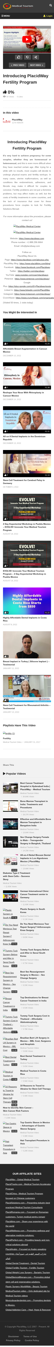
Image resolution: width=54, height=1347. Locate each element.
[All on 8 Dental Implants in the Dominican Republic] (27, 419)
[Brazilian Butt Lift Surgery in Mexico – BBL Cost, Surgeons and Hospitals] (10, 1044)
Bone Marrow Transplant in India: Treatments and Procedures (34, 804)
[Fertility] (9, 733)
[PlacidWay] (6, 121)
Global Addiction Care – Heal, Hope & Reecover (28, 1310)
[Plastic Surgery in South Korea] (10, 914)
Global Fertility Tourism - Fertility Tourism (25, 1268)
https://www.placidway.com (31, 238)
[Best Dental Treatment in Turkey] (10, 1061)
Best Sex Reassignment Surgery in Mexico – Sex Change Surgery (32, 974)
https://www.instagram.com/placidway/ (32, 294)
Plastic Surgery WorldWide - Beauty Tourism (26, 1286)
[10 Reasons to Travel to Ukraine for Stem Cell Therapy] (10, 1094)
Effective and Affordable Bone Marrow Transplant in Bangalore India (35, 822)
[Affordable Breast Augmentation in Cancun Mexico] (27, 332)
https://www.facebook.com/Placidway (32, 267)
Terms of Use (30, 1336)
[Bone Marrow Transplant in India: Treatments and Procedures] (10, 806)
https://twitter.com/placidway (31, 271)
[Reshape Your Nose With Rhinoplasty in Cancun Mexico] (27, 375)
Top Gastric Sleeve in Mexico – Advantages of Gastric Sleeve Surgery (35, 1125)
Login (49, 16)
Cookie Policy (32, 1340)
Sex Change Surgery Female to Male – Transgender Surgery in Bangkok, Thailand (35, 840)
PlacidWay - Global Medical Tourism (22, 1179)
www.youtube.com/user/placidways (31, 275)
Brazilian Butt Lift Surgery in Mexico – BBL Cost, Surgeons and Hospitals (35, 1041)
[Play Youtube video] (27, 39)
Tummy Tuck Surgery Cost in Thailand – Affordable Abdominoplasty (35, 1019)
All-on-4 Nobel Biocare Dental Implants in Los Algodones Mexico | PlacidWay (35, 858)
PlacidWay (17, 119)
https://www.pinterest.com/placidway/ (32, 279)
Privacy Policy (13, 1340)
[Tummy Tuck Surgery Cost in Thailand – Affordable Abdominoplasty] (10, 1024)
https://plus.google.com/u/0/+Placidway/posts (29, 286)
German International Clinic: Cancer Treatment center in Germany (34, 894)
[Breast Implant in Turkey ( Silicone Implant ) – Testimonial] (27, 644)
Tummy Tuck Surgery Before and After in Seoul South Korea (34, 952)
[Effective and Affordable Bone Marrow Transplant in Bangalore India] (10, 824)
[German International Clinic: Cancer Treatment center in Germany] (10, 896)
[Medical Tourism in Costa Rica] (10, 1076)
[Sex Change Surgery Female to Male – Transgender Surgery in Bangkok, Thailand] (10, 842)
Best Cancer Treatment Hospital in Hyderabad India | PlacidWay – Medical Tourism (35, 786)
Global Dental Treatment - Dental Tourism (25, 1263)
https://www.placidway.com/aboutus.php (30, 260)
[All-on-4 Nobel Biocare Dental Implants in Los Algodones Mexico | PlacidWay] (10, 860)
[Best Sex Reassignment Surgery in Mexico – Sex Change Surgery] (10, 982)
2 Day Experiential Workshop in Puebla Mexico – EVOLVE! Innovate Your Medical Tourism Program (27, 527)
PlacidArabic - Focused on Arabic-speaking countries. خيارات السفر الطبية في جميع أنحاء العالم (26, 1254)
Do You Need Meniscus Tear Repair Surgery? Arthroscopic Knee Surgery (35, 927)
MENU (7, 16)
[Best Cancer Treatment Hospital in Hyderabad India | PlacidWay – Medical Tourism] (10, 788)
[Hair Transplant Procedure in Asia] (10, 1147)
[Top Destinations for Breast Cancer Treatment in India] (10, 1004)
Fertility (7, 738)
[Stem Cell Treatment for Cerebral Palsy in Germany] (27, 463)
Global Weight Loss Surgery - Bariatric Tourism (28, 1272)
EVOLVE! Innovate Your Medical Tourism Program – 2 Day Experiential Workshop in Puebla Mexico (24, 574)
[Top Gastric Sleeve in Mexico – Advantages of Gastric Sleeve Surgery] (10, 1127)
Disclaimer (13, 1336)
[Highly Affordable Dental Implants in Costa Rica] (27, 601)
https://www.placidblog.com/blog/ (35, 263)
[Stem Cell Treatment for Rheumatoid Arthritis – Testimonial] (27, 688)
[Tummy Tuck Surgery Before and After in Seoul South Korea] (10, 958)
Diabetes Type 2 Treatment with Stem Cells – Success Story (16, 876)
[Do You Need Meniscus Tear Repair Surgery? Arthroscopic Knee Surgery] (10, 934)
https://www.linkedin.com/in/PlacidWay (32, 290)
